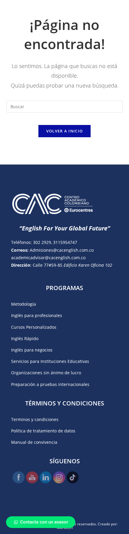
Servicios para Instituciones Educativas (50, 361)
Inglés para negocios (31, 350)
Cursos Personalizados (33, 327)
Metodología (23, 304)
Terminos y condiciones (34, 419)
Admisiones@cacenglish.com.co (62, 250)
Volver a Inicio (64, 131)
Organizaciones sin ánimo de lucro (46, 372)
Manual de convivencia (34, 442)
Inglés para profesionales (36, 315)
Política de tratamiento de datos (43, 431)
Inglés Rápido (24, 338)
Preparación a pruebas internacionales (50, 384)
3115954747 (65, 242)
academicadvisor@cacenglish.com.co (48, 257)
